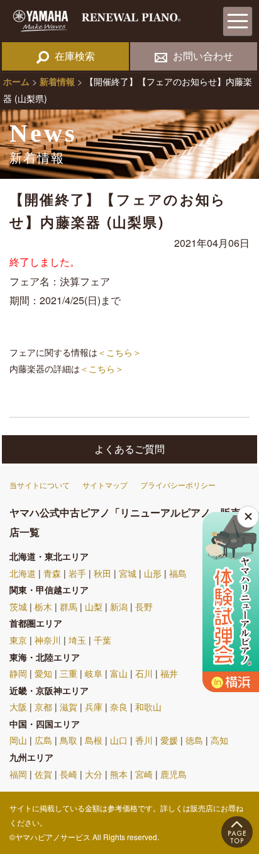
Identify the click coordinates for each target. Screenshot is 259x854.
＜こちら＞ (119, 352)
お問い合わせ (203, 55)
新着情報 (57, 81)
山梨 (93, 606)
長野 (144, 606)
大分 (93, 774)
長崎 (68, 774)
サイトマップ (105, 484)
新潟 (119, 606)
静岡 (18, 673)
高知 (219, 740)
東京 (18, 640)
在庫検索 (75, 55)
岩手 (77, 573)
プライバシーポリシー (178, 484)
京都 (43, 706)
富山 (119, 673)
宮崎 (144, 774)
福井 (169, 673)
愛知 (43, 673)
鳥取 (68, 740)
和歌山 (148, 706)
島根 (93, 740)
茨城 (18, 606)
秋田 (102, 573)
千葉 (102, 640)
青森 (52, 573)
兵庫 (93, 706)
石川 (144, 673)
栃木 (43, 606)
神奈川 (48, 640)
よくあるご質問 (129, 448)
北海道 (22, 573)
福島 (178, 573)
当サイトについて (39, 484)
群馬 (68, 606)
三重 (68, 673)
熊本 (119, 774)
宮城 (127, 573)
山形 (153, 573)
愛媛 (169, 740)
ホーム (16, 81)
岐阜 (93, 673)
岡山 (18, 740)
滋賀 (68, 706)
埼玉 (77, 640)
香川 (144, 740)
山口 (119, 740)
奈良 (119, 706)
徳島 (194, 740)
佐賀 (43, 774)
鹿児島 (173, 774)
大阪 (18, 706)
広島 (43, 740)
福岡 (18, 774)
